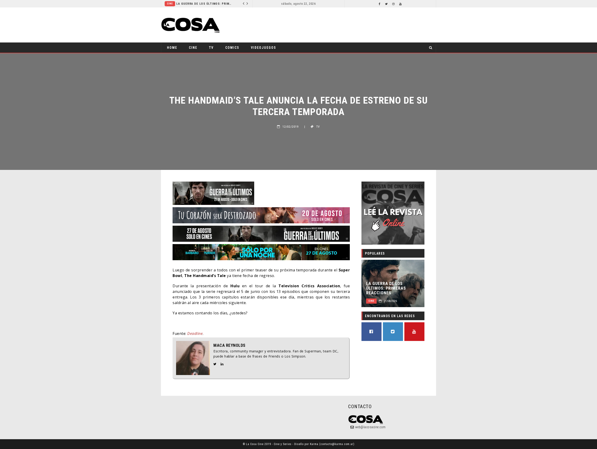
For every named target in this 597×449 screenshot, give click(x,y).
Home (172, 47)
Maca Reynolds (229, 345)
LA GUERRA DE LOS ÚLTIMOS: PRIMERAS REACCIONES (204, 3)
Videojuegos (263, 47)
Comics (232, 47)
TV (211, 47)
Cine (170, 3)
